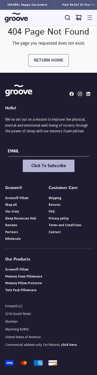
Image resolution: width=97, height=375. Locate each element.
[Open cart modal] (78, 17)
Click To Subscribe (48, 165)
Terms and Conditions (65, 225)
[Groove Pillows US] (16, 18)
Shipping (55, 198)
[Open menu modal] (89, 17)
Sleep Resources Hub (20, 218)
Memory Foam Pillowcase (23, 276)
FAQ (52, 211)
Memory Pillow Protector (23, 283)
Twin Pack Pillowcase (20, 290)
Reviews (11, 225)
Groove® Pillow (16, 198)
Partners (11, 232)
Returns (55, 205)
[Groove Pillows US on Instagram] (80, 94)
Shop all (11, 205)
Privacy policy (59, 218)
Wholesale (13, 239)
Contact (55, 232)
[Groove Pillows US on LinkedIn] (89, 94)
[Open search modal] (67, 17)
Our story (12, 211)
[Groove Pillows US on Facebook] (72, 94)
